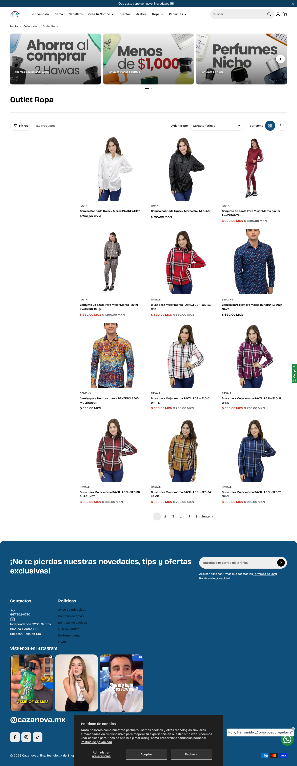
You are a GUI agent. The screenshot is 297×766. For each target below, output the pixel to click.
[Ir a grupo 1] (147, 88)
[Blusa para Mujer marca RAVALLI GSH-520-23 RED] (183, 261)
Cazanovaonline (33, 755)
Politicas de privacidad (214, 578)
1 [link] (157, 516)
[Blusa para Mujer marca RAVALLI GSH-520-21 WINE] (254, 355)
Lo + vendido (40, 14)
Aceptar (146, 754)
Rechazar (192, 754)
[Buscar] (269, 14)
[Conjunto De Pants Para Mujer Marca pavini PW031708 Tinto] (254, 168)
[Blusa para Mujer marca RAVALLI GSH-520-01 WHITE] (183, 355)
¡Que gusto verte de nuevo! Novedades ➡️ (145, 3)
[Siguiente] (280, 59)
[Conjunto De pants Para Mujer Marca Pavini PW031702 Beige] (112, 261)
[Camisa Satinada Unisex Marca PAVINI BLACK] (183, 168)
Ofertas (125, 14)
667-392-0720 (20, 614)
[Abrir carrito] (285, 14)
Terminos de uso (264, 574)
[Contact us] (287, 739)
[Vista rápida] (136, 145)
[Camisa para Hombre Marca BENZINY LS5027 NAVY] (254, 261)
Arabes (141, 14)
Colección (30, 26)
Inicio (14, 26)
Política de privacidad (96, 742)
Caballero (76, 14)
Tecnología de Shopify (63, 755)
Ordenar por (179, 125)
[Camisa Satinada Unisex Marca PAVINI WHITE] (112, 168)
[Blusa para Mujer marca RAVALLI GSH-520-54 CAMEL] (183, 449)
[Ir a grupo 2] (151, 88)
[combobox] (242, 14)
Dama (59, 14)
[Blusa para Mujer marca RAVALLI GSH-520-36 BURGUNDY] (112, 449)
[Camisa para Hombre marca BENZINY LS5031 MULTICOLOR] (112, 355)
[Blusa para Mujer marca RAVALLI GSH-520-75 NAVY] (254, 449)
